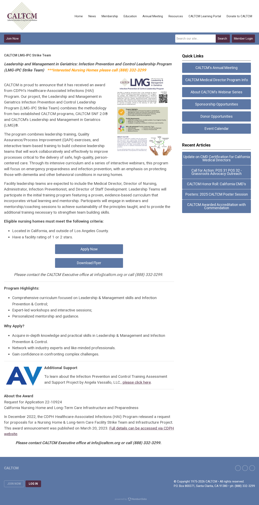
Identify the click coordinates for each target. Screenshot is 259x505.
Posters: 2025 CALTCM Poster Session (216, 194)
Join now (14, 483)
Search (222, 38)
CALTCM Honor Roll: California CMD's (216, 184)
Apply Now (89, 249)
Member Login (243, 38)
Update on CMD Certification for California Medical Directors (216, 158)
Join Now (12, 38)
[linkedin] (252, 468)
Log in (33, 483)
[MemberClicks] (22, 16)
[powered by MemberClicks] (129, 499)
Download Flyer (89, 263)
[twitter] (245, 468)
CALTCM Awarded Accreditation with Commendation (216, 206)
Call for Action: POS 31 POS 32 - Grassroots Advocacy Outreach (216, 172)
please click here (137, 382)
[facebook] (238, 468)
